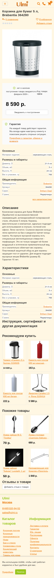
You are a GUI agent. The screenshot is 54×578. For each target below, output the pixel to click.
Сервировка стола (12, 545)
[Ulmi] (22, 3)
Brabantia (48, 183)
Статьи (33, 553)
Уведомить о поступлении (27, 112)
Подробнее (7, 571)
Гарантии (34, 528)
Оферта (34, 538)
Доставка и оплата (39, 525)
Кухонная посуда (11, 530)
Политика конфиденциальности (40, 543)
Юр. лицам (35, 531)
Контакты (34, 547)
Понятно (20, 572)
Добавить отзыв (44, 23)
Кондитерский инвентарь (10, 550)
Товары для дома (11, 555)
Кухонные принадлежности (11, 535)
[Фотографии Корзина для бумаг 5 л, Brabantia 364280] (27, 54)
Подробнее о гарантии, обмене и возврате (25, 139)
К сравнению (12, 19)
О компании (36, 550)
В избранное (45, 19)
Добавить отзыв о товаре (16, 487)
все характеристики (42, 199)
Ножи (5, 539)
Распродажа (36, 535)
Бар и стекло (9, 542)
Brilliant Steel (46, 190)
